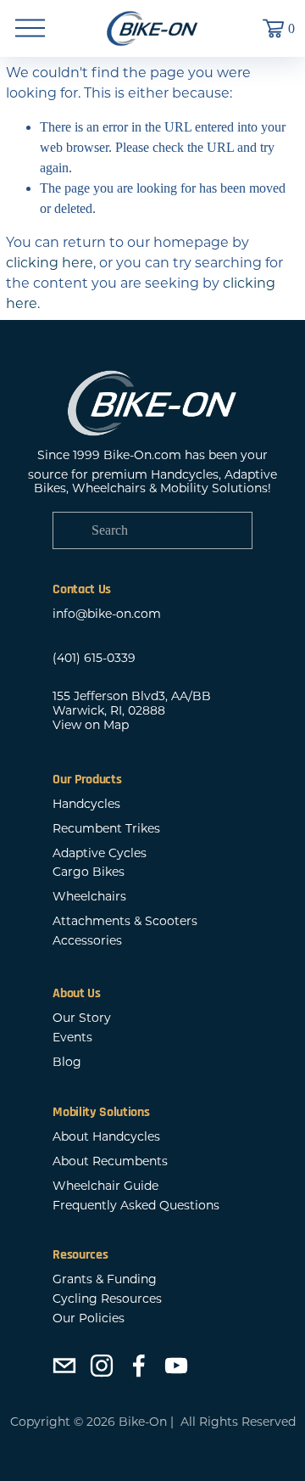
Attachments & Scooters (125, 921)
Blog (67, 1062)
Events (72, 1037)
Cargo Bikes (89, 872)
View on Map (91, 725)
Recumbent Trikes (106, 829)
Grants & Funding (105, 1279)
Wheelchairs (89, 896)
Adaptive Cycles (100, 853)
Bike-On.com (142, 455)
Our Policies (89, 1318)
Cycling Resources (107, 1299)
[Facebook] (139, 1365)
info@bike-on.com (107, 614)
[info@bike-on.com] (64, 1365)
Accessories (87, 941)
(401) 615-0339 (94, 658)
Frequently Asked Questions (136, 1205)
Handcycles (86, 804)
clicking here (49, 263)
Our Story (82, 1018)
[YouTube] (176, 1365)
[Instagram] (102, 1365)
